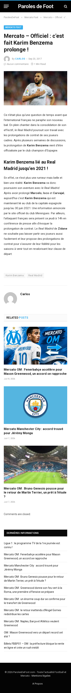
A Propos (37, 683)
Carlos (20, 58)
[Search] (65, 6)
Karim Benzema (15, 275)
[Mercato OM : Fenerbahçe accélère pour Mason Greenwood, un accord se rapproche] (35, 345)
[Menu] (6, 6)
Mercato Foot (13, 27)
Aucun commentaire (18, 64)
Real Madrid (35, 275)
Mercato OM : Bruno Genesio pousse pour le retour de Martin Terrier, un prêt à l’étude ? (35, 493)
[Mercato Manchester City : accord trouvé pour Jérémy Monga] (35, 405)
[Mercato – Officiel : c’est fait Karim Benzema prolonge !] (35, 104)
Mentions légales (41, 675)
